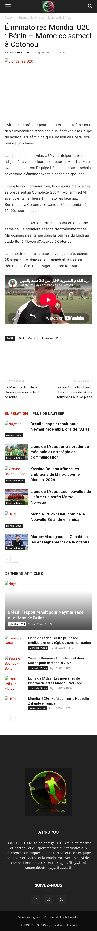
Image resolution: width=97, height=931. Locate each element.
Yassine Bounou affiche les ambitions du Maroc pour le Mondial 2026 (55, 474)
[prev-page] (8, 560)
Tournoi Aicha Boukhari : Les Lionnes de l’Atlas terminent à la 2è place (73, 392)
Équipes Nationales (31, 18)
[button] (8, 6)
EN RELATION (16, 414)
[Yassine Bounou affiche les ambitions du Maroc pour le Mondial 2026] (16, 474)
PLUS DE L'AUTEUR (48, 414)
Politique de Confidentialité (61, 917)
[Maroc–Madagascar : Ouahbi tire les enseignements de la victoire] (16, 542)
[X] (61, 899)
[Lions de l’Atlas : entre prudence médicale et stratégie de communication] (16, 452)
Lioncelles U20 (49, 338)
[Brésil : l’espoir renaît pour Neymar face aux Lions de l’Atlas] (16, 429)
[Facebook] (35, 899)
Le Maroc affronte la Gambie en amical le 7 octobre (22, 392)
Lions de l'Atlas (19, 52)
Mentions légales (29, 917)
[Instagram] (48, 899)
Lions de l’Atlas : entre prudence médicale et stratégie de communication (60, 452)
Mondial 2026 (14, 435)
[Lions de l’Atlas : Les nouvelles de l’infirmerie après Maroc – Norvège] (16, 497)
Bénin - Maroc (27, 338)
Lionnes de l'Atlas (59, 18)
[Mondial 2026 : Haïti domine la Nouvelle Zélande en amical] (16, 519)
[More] (86, 358)
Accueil (9, 18)
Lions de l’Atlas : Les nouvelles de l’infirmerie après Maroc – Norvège (61, 497)
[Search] (90, 6)
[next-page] (15, 560)
